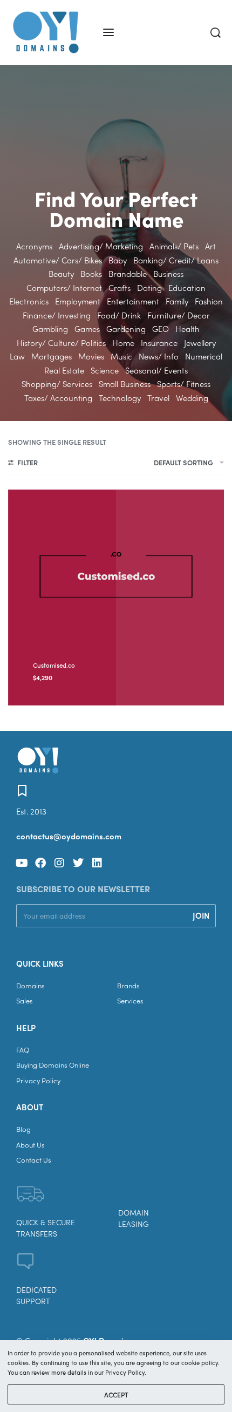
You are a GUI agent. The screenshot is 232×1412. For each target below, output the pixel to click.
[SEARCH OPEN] (215, 32)
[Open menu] (108, 32)
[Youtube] (21, 863)
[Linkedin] (97, 863)
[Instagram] (59, 863)
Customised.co (54, 665)
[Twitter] (78, 863)
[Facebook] (40, 863)
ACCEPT (116, 1395)
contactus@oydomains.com (68, 836)
